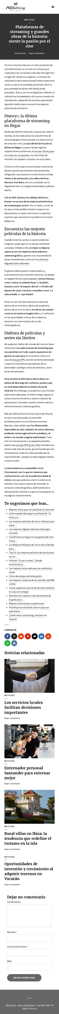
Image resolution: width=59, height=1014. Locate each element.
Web (9, 961)
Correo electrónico (17, 946)
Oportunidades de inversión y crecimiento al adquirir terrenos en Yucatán (28, 871)
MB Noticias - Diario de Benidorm (20, 1005)
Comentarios (14, 901)
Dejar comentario (36, 53)
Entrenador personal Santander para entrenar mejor (27, 773)
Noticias (29, 20)
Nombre (12, 932)
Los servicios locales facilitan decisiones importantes (23, 707)
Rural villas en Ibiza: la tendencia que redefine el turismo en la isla (27, 838)
